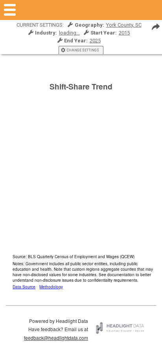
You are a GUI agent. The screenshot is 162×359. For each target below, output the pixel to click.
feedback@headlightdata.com (56, 337)
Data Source (24, 287)
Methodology (51, 287)
